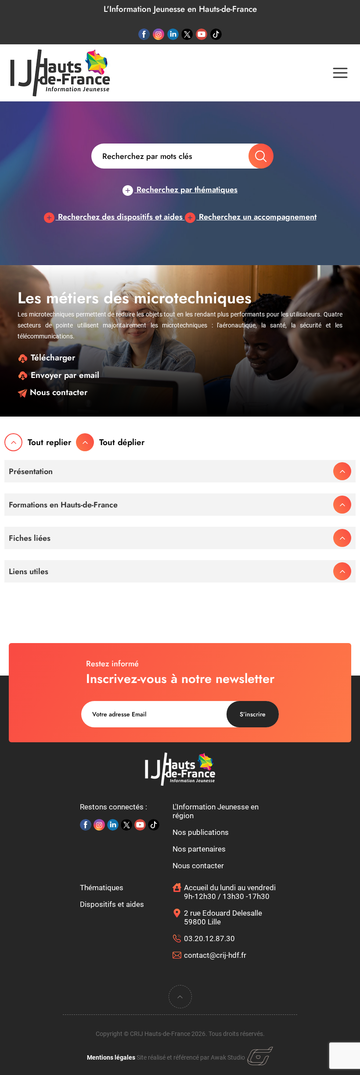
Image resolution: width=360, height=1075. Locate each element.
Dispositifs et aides (112, 904)
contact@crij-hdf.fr (215, 955)
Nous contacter (57, 392)
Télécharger (51, 357)
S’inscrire (253, 714)
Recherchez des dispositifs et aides (120, 217)
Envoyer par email (63, 375)
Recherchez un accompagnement (257, 217)
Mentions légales (111, 1057)
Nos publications (201, 832)
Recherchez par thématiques (186, 189)
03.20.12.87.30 (209, 938)
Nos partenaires (199, 849)
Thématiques (101, 887)
